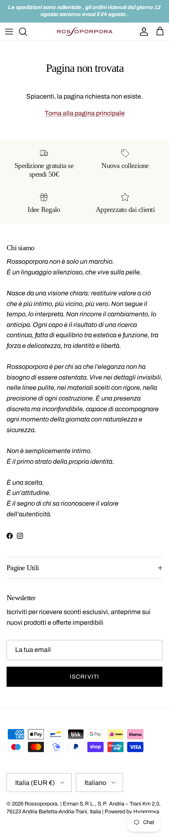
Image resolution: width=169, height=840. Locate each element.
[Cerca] (27, 32)
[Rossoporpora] (84, 31)
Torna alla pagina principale (85, 113)
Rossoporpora (41, 804)
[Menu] (9, 32)
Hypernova (146, 812)
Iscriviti (84, 677)
